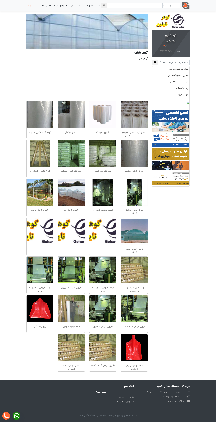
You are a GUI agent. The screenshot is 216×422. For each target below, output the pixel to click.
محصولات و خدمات (86, 5)
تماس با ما (46, 5)
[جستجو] (104, 5)
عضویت (37, 5)
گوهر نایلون (170, 35)
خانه (98, 5)
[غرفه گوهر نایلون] (171, 21)
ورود (29, 5)
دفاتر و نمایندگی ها (61, 5)
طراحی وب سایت (126, 397)
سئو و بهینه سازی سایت (124, 401)
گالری (73, 5)
